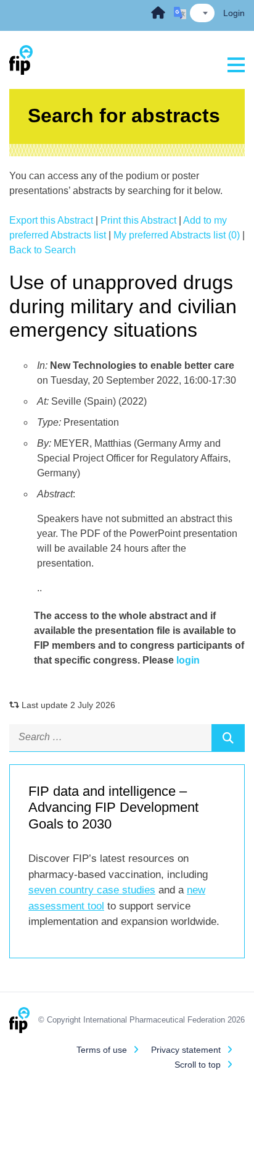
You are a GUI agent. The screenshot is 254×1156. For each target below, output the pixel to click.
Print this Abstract (138, 220)
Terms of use (101, 1050)
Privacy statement (186, 1050)
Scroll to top (197, 1065)
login (188, 660)
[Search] (228, 737)
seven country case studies (91, 890)
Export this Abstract (51, 220)
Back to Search (42, 250)
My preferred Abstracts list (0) (176, 235)
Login (234, 13)
